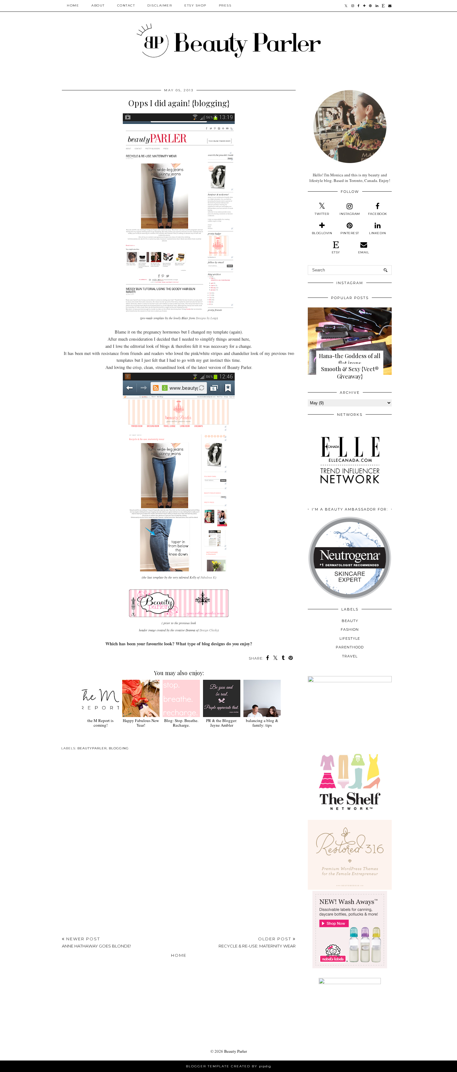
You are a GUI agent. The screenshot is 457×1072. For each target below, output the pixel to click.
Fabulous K (208, 577)
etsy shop (195, 5)
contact (126, 5)
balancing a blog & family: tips (262, 723)
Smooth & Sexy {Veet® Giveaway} (350, 372)
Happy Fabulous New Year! (141, 723)
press (225, 5)
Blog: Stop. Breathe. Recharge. (181, 723)
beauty (350, 621)
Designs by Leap (206, 318)
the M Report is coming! (100, 723)
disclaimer (159, 5)
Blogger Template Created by (228, 1066)
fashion (350, 629)
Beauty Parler (235, 1051)
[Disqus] (179, 845)
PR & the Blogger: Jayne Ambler (221, 723)
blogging (119, 748)
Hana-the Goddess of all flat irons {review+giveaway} (350, 363)
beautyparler (92, 748)
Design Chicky (209, 630)
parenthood (350, 647)
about (98, 5)
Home (73, 5)
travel (350, 656)
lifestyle (349, 638)
